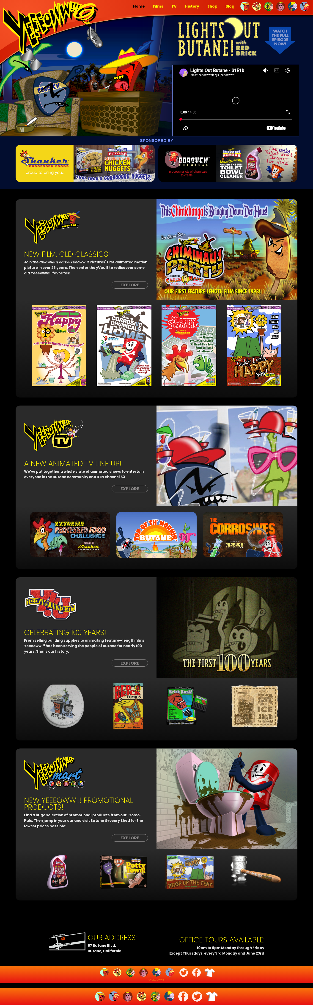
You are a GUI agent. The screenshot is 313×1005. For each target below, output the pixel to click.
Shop (212, 6)
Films (158, 6)
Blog (229, 6)
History (192, 6)
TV (174, 6)
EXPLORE (130, 285)
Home (139, 6)
